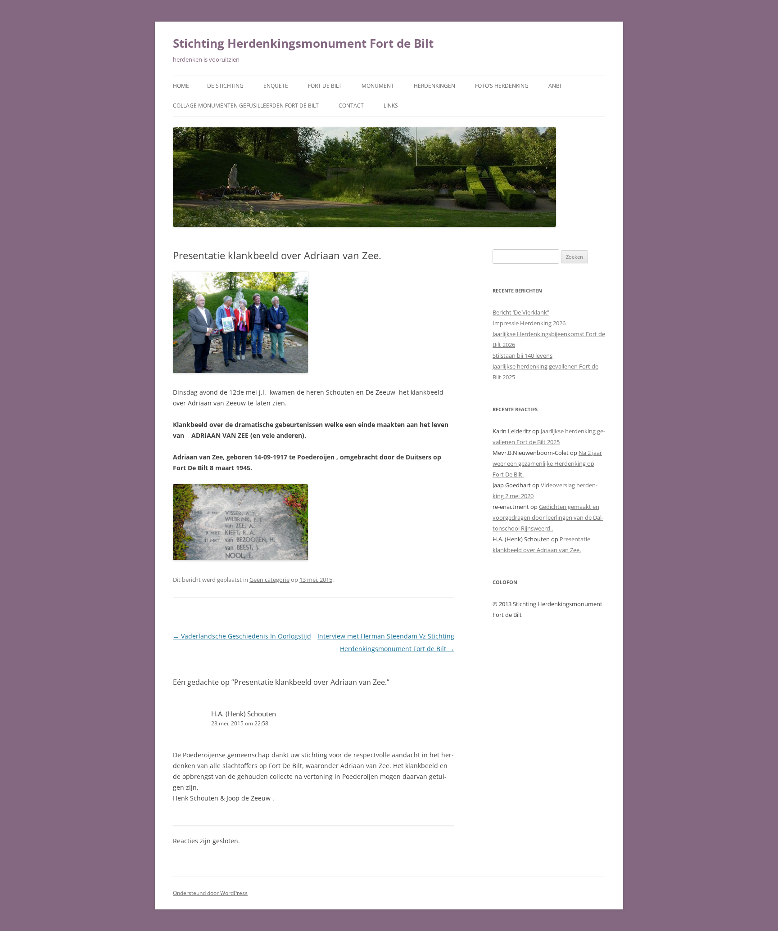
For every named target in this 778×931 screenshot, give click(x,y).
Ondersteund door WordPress (210, 893)
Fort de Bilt (325, 86)
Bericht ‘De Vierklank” (521, 312)
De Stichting (225, 86)
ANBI (554, 86)
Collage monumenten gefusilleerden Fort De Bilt (246, 105)
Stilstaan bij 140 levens (522, 355)
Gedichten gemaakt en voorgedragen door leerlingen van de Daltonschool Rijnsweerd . (548, 517)
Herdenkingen (434, 86)
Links (391, 105)
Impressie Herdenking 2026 (529, 323)
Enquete (275, 86)
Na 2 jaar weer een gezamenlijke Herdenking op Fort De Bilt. (547, 463)
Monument (378, 86)
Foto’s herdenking (502, 86)
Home (181, 86)
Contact (351, 105)
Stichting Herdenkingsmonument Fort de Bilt (303, 43)
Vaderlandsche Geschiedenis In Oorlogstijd (242, 636)
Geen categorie (269, 580)
